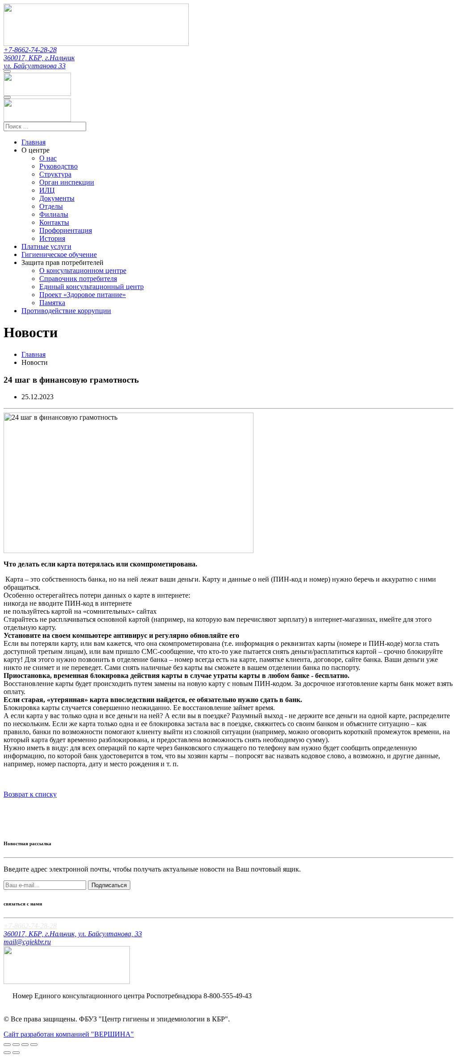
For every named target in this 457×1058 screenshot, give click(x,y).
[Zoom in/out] (33, 1044)
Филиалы (53, 214)
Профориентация (65, 230)
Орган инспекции (66, 182)
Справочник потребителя (78, 278)
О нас (48, 158)
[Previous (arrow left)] (7, 1052)
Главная (33, 142)
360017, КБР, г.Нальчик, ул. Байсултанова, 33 (73, 934)
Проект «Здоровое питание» (82, 294)
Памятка (52, 302)
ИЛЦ (47, 190)
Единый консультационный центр (91, 286)
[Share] (16, 1044)
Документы (57, 198)
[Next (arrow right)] (16, 1052)
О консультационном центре (82, 270)
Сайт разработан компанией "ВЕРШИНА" (69, 1034)
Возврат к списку (30, 794)
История (52, 238)
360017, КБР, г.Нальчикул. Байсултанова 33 (39, 62)
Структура (55, 174)
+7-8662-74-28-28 (30, 50)
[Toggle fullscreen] (25, 1044)
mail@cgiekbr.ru (27, 942)
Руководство (58, 166)
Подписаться (109, 885)
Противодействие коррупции (66, 310)
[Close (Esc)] (7, 1044)
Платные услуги (46, 246)
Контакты (54, 222)
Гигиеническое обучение (59, 254)
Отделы (51, 206)
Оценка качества (37, 1004)
